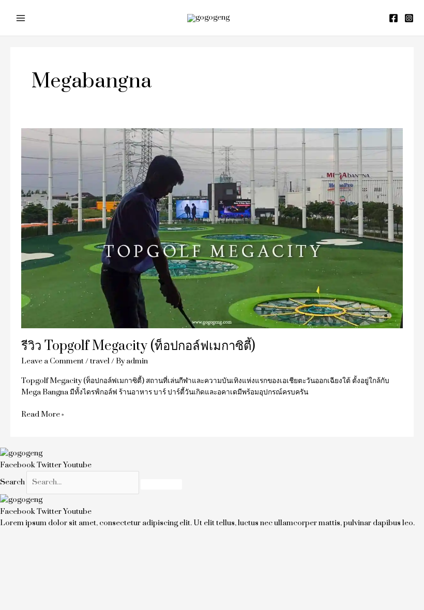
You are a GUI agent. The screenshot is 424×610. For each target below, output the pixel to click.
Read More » (42, 414)
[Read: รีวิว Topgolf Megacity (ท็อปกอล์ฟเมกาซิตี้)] (212, 228)
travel (100, 361)
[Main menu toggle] (21, 17)
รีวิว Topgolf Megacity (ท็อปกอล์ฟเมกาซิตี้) (138, 346)
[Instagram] (409, 18)
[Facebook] (393, 18)
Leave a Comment (52, 361)
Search (12, 482)
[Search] (161, 484)
